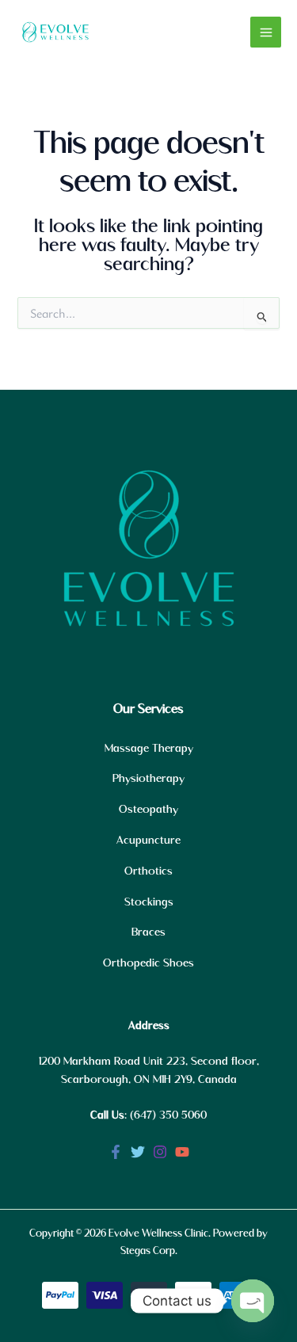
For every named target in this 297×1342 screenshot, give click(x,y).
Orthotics (148, 871)
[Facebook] (116, 1152)
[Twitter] (138, 1152)
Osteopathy (148, 809)
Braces (148, 932)
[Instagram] (160, 1152)
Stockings (148, 902)
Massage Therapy (149, 748)
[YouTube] (182, 1152)
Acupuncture (148, 840)
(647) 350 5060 (168, 1115)
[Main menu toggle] (265, 32)
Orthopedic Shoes (148, 963)
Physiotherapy (148, 778)
